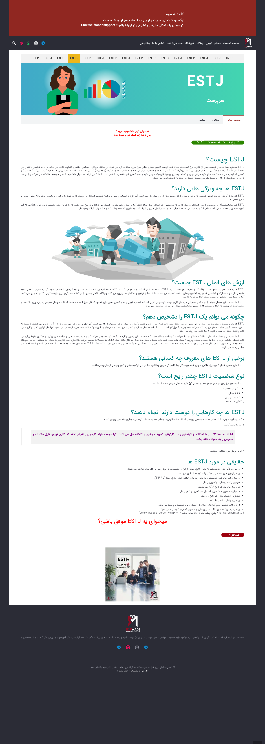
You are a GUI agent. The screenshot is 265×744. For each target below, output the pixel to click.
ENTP (152, 58)
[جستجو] (14, 43)
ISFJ (100, 58)
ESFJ (126, 58)
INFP (230, 58)
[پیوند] (248, 43)
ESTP (61, 58)
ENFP (191, 58)
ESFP (113, 58)
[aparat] (21, 43)
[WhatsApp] (28, 43)
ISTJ (48, 58)
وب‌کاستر (122, 671)
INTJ (178, 58)
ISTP (35, 58)
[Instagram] (35, 43)
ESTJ (74, 58)
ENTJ (165, 58)
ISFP (87, 58)
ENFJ (204, 58)
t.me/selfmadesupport (98, 25)
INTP (139, 58)
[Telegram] (43, 43)
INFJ (217, 58)
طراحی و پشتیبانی (139, 671)
